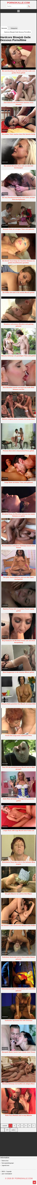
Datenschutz (5, 1160)
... (2, 1130)
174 (7, 1130)
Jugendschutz (5, 1165)
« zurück (4, 1125)
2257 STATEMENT (7, 1174)
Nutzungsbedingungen (8, 1163)
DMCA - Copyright (6, 1171)
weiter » (13, 1130)
